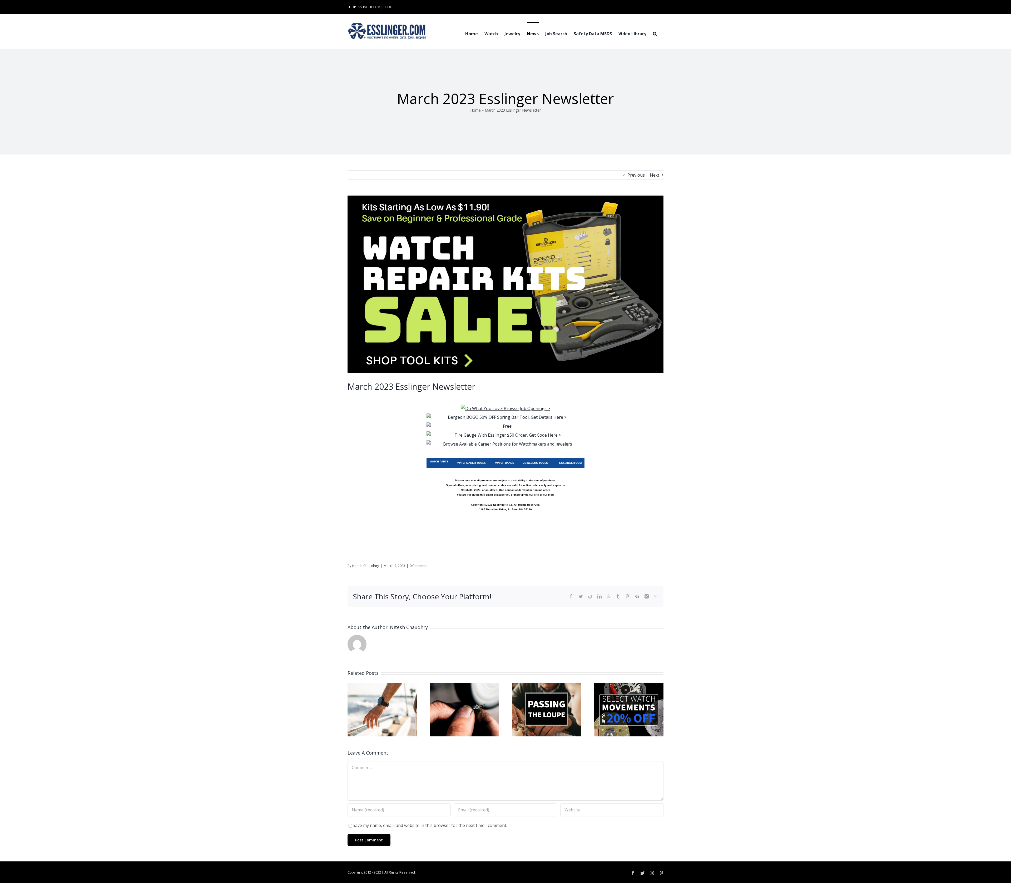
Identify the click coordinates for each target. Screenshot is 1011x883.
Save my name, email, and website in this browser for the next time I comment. (430, 825)
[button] (655, 33)
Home (475, 110)
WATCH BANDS (504, 462)
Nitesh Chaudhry (365, 565)
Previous (636, 175)
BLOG (388, 7)
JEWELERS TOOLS (535, 462)
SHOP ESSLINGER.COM (364, 7)
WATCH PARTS (439, 461)
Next (654, 175)
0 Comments (419, 565)
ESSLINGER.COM (570, 462)
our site (534, 494)
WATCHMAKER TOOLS (471, 462)
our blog (548, 494)
